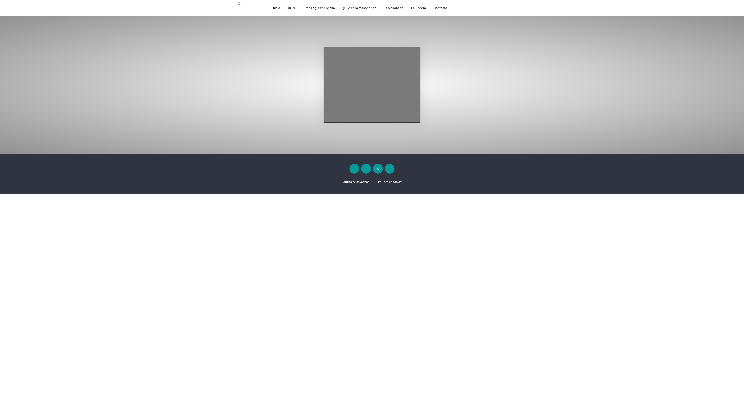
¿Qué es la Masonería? (359, 8)
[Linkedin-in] (366, 169)
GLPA (292, 8)
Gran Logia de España (319, 8)
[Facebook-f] (354, 169)
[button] (471, 8)
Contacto (440, 8)
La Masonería (393, 8)
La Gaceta (418, 8)
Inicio (276, 8)
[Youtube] (390, 169)
